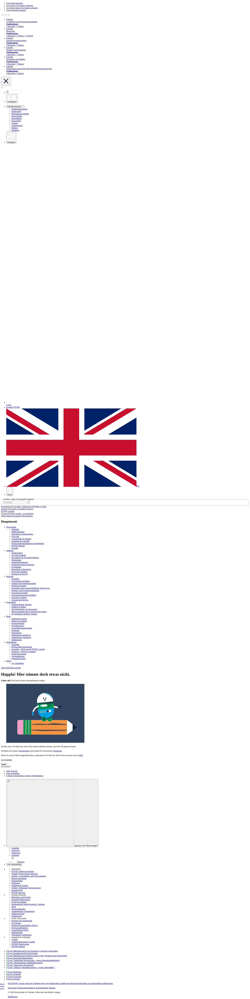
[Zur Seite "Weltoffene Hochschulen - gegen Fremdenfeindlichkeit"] (33, 960)
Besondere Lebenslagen (21, 569)
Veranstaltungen (18, 656)
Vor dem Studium (18, 555)
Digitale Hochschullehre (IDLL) (24, 925)
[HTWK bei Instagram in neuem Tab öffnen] (13, 972)
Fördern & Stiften (18, 607)
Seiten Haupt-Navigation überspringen (17, 516)
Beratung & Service (19, 574)
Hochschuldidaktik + (20, 928)
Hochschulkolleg (18, 909)
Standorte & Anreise (19, 885)
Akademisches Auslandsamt (23, 911)
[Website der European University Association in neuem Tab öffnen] (32, 951)
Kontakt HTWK (13, 407)
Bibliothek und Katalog (21, 897)
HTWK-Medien (18, 546)
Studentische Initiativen (21, 635)
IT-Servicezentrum (19, 902)
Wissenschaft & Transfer (21, 604)
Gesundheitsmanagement (21, 628)
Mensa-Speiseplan (18, 878)
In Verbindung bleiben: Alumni (24, 614)
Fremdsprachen (17, 626)
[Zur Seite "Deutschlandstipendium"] (19, 958)
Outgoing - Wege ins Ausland (23, 651)
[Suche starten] (29, 502)
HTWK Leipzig (7, 511)
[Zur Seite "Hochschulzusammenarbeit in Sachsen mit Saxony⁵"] (20, 965)
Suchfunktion (24, 751)
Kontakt (14, 548)
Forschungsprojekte (19, 593)
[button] (12, 98)
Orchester (15, 630)
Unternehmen (17, 125)
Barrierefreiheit (42, 988)
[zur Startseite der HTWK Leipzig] (17, 513)
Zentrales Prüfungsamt (20, 899)
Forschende (16, 121)
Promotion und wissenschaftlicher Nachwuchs (30, 588)
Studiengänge (17, 553)
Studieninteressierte (19, 109)
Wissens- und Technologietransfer (25, 590)
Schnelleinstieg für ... (15, 107)
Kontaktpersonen (18, 659)
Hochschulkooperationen (21, 647)
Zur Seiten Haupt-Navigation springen (22, 8)
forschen (9, 576)
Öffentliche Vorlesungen (21, 935)
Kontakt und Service (19, 600)
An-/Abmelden (17, 663)
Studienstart (16, 560)
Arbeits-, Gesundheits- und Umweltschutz (28, 876)
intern (8, 661)
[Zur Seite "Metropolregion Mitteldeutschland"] (24, 963)
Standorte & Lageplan (20, 541)
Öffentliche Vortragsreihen (22, 534)
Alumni (14, 123)
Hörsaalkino (16, 633)
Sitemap (52, 988)
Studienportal (16, 932)
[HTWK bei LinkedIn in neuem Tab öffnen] (13, 974)
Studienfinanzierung (19, 562)
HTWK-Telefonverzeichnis (22, 871)
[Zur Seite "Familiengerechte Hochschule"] (22, 953)
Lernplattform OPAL (20, 930)
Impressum (12, 988)
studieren (10, 550)
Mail (81, 755)
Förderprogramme (18, 586)
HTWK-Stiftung (18, 946)
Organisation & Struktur (21, 539)
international (11, 642)
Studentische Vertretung (21, 637)
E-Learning (16, 923)
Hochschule (11, 527)
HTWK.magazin (18, 892)
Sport (13, 907)
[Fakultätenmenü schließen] (6, 81)
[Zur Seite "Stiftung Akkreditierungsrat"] (30, 967)
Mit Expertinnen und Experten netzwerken (28, 612)
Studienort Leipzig (19, 619)
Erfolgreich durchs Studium (22, 565)
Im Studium (16, 567)
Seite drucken (11, 771)
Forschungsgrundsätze (20, 581)
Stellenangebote (17, 532)
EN (137, 486)
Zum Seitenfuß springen (16, 10)
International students (20, 114)
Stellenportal (16, 640)
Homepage (57, 751)
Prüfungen (15, 883)
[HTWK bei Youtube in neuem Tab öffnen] (13, 979)
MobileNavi (13, 997)
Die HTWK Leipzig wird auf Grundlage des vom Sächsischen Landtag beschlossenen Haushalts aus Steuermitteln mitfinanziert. (60, 983)
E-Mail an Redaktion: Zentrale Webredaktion (24, 776)
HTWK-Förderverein (20, 944)
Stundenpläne (17, 881)
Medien (14, 128)
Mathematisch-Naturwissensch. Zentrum (28, 904)
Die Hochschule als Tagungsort (24, 609)
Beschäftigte (16, 118)
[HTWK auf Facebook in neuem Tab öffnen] (13, 977)
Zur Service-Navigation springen (19, 5)
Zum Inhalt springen (14, 3)
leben (8, 616)
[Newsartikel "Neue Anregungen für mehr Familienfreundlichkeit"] (36, 956)
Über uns (15, 536)
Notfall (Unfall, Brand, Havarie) (24, 874)
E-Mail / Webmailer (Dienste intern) (26, 888)
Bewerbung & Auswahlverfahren (25, 557)
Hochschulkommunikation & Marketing (27, 543)
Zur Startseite (6, 760)
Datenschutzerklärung (26, 988)
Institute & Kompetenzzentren (23, 583)
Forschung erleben (19, 597)
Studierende (16, 111)
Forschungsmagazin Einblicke (23, 595)
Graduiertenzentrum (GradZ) (23, 942)
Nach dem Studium (19, 572)
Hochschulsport (17, 623)
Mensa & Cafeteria (19, 621)
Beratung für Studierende (21, 921)
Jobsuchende (16, 116)
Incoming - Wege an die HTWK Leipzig (28, 649)
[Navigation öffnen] (2, 87)
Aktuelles (15, 529)
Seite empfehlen (12, 773)
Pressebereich (17, 890)
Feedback (15, 130)
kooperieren (11, 602)
